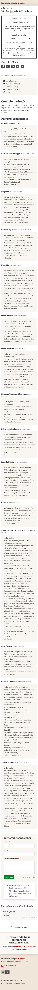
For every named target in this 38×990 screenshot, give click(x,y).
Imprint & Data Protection (11, 980)
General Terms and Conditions (13, 984)
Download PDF (11, 81)
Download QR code (12, 89)
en (7, 972)
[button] (34, 3)
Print (7, 92)
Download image (11, 87)
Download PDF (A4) (12, 84)
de (3, 972)
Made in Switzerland (10, 965)
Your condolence (11, 858)
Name (7, 842)
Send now (9, 877)
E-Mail (7, 850)
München (25, 11)
